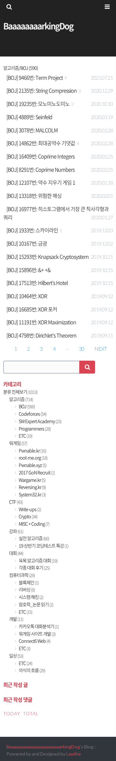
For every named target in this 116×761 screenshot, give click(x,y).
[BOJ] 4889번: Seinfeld (29, 117)
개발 (16, 619)
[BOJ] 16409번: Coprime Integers (40, 156)
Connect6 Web (34, 640)
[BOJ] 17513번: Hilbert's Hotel (37, 282)
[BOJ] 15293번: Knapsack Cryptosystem (47, 256)
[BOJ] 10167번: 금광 (26, 243)
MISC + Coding (33, 523)
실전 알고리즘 (33, 538)
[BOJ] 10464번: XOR (26, 296)
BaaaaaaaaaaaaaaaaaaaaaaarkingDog (43, 746)
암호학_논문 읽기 (35, 604)
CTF (16, 501)
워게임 (18, 443)
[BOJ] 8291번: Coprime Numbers (40, 169)
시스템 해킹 (30, 597)
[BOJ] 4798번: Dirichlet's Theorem (41, 335)
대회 (16, 553)
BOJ (26, 406)
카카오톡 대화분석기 (38, 626)
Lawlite (73, 753)
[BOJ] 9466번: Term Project (34, 77)
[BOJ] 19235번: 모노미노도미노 (38, 103)
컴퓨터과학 (22, 575)
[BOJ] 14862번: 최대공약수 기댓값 (40, 143)
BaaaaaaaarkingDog (38, 26)
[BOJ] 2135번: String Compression (41, 90)
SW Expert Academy (39, 421)
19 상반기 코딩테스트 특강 (43, 545)
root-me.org (32, 457)
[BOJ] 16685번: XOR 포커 (31, 309)
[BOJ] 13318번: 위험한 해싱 (34, 195)
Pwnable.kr (32, 450)
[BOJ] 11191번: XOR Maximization (41, 322)
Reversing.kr (32, 487)
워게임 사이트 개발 (36, 633)
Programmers (34, 428)
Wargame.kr (31, 479)
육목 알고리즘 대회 (37, 560)
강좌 (16, 531)
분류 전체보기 (20, 391)
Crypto (27, 516)
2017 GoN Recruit (36, 472)
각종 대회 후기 (34, 567)
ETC (25, 435)
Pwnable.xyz (32, 465)
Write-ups (29, 509)
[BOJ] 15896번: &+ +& (28, 270)
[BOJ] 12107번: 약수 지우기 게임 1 (40, 182)
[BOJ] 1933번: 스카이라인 (32, 230)
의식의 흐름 (31, 670)
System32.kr (32, 494)
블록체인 (28, 582)
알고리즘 (21, 399)
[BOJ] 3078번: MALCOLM (32, 130)
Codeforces (32, 413)
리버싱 (26, 589)
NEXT (100, 348)
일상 (16, 655)
